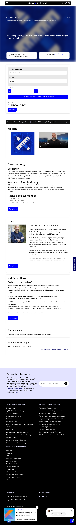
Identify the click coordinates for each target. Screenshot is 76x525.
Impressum (9, 453)
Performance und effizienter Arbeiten (52, 416)
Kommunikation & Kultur (47, 413)
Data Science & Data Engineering (17, 432)
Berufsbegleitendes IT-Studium (50, 432)
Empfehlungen (48, 122)
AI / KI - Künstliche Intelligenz (16, 411)
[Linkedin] (46, 496)
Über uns (9, 450)
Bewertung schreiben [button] (48, 349)
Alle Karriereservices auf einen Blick (51, 435)
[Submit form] (65, 383)
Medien (9, 122)
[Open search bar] (62, 3)
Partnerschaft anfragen (14, 477)
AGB (7, 456)
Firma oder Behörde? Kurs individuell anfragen (38, 97)
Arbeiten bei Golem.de (13, 472)
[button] (54, 54)
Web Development (12, 421)
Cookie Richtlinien (12, 464)
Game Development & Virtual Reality (18, 435)
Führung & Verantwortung (48, 408)
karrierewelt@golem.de (18, 496)
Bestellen (38, 368)
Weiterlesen (13, 209)
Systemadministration (13, 416)
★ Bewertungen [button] (74, 264)
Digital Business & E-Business (16, 440)
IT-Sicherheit (10, 408)
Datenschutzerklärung (15, 389)
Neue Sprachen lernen (47, 429)
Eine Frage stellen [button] (62, 349)
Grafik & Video (11, 437)
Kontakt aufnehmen (13, 466)
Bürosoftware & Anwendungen (16, 443)
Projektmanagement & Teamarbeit (51, 419)
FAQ (7, 480)
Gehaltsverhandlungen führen (49, 424)
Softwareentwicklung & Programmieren (20, 424)
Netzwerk (9, 419)
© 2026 (15, 506)
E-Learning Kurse (45, 427)
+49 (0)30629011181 (17, 499)
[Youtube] (43, 496)
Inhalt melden (10, 469)
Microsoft (9, 429)
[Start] (7, 17)
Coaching (13, 17)
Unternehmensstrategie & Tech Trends (52, 411)
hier (16, 392)
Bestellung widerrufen (13, 461)
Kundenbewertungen (61, 122)
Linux (8, 427)
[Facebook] (39, 496)
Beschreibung (18, 122)
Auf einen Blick (36, 122)
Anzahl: (10, 87)
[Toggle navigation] (7, 3)
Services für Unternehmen (15, 474)
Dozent (27, 122)
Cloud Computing (12, 413)
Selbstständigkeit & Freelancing (50, 421)
